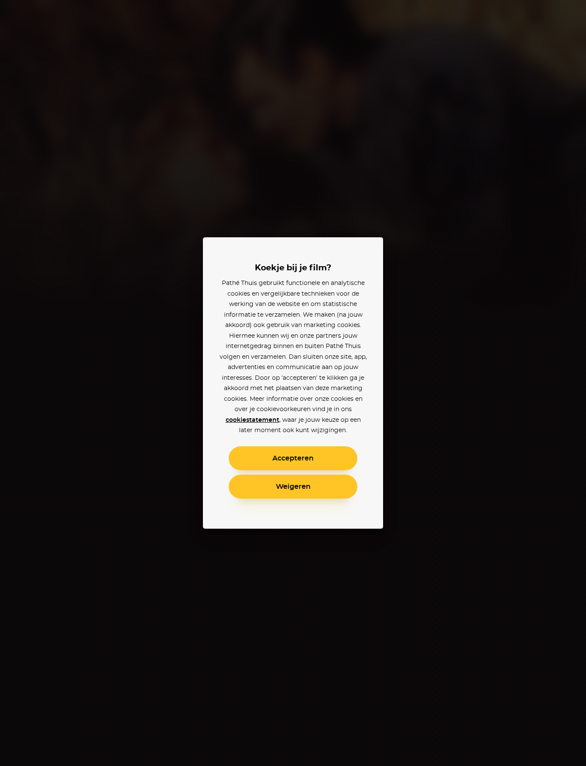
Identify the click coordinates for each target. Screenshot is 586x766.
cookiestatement (252, 420)
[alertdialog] (293, 383)
